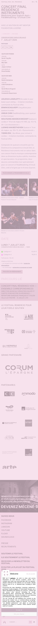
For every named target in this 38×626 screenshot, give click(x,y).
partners (12, 578)
